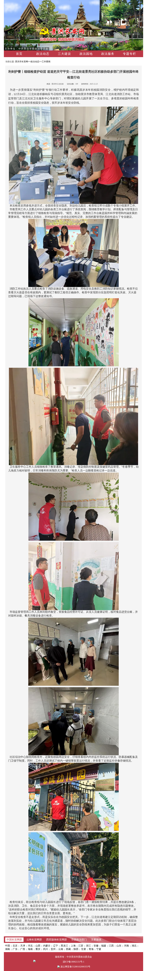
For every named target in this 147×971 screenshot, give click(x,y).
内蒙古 (46, 945)
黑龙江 (64, 945)
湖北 (134, 945)
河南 (126, 945)
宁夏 (98, 949)
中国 (7, 945)
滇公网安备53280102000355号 (75, 966)
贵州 (53, 949)
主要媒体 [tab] (96, 939)
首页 (19, 54)
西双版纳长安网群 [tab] (56, 939)
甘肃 (83, 949)
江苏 (80, 945)
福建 (103, 945)
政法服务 (107, 54)
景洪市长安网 (21, 61)
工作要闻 (46, 61)
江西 (111, 945)
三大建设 (64, 54)
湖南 (7, 949)
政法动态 (42, 54)
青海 (91, 949)
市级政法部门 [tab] (79, 939)
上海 (73, 945)
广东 (15, 949)
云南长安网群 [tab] (34, 939)
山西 (37, 945)
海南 (30, 949)
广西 (22, 949)
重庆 (37, 949)
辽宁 (55, 945)
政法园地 (86, 54)
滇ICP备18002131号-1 (73, 961)
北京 (15, 945)
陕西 (76, 949)
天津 (22, 945)
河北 (30, 945)
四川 (45, 949)
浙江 (88, 945)
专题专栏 (129, 54)
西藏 (68, 949)
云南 (60, 949)
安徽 (96, 945)
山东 (118, 945)
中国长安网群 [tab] (14, 939)
